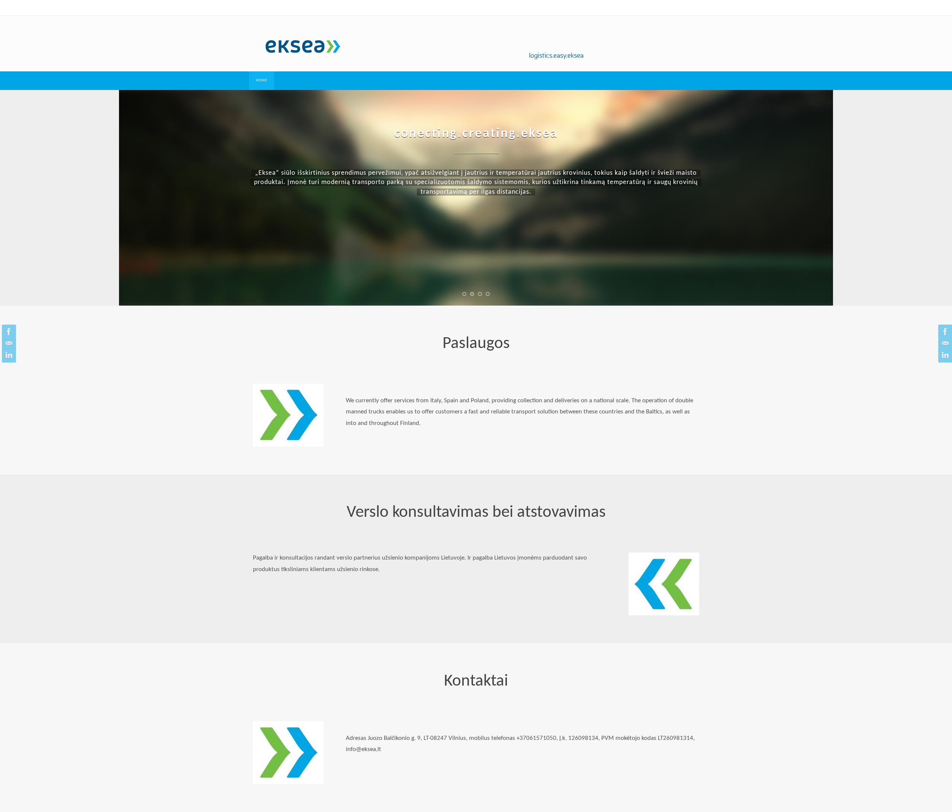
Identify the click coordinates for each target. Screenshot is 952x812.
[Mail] (8, 343)
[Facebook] (8, 332)
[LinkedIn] (8, 355)
